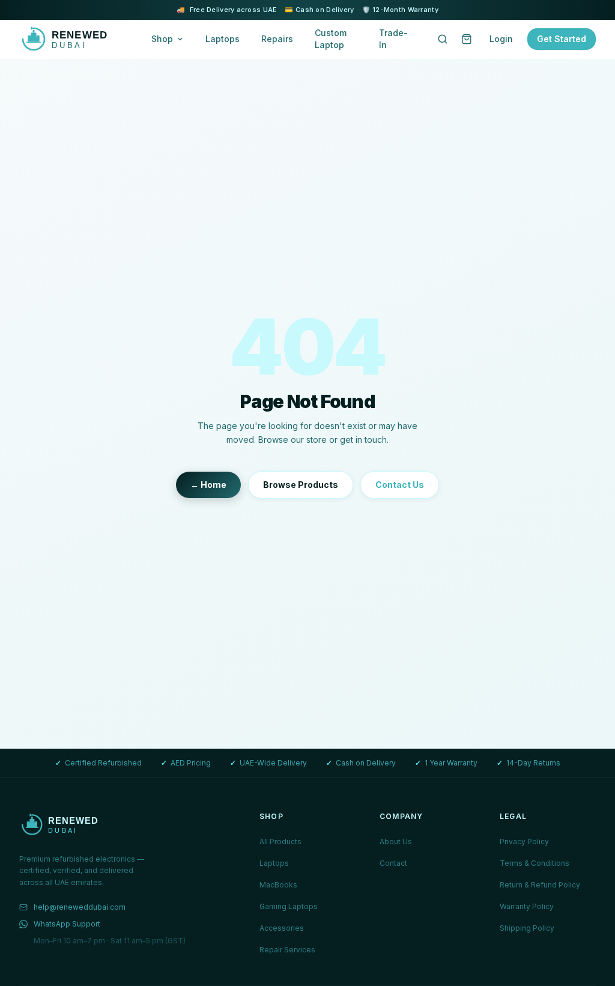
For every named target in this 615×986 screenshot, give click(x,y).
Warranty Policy (527, 906)
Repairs (277, 39)
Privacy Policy (524, 841)
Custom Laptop (331, 39)
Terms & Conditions (534, 863)
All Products (280, 841)
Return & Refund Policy (540, 884)
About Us (396, 841)
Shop (162, 39)
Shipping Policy (527, 928)
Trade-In (393, 39)
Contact (393, 863)
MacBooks (278, 884)
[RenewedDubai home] (73, 39)
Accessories (281, 928)
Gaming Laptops (288, 906)
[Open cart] (466, 39)
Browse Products (300, 484)
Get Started (561, 39)
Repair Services (287, 949)
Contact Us (399, 484)
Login (501, 39)
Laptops (222, 39)
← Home (208, 484)
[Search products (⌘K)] (442, 39)
